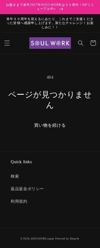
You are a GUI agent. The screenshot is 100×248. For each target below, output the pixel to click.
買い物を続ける (50, 125)
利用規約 (19, 201)
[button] (7, 43)
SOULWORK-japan (42, 238)
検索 (15, 176)
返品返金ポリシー (27, 189)
